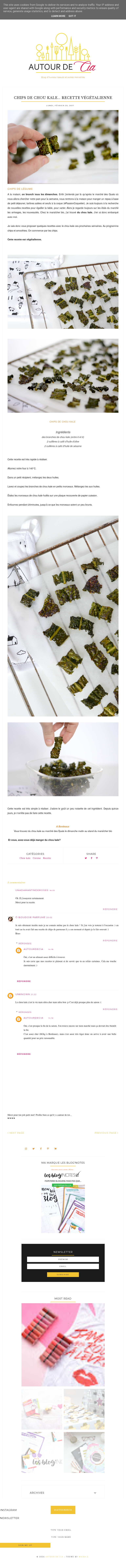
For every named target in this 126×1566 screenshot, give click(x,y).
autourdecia (33, 949)
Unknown (22, 994)
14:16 (50, 1018)
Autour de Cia (55, 1557)
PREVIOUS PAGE (106, 1132)
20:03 (49, 917)
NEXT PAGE (16, 1132)
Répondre (110, 909)
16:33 (52, 890)
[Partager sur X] (86, 858)
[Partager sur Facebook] (91, 858)
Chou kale (25, 858)
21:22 (34, 994)
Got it (72, 16)
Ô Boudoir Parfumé (30, 917)
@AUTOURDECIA (63, 1510)
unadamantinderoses (32, 890)
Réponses (25, 943)
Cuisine (37, 858)
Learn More (58, 16)
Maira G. (84, 1557)
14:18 (50, 949)
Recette (47, 858)
